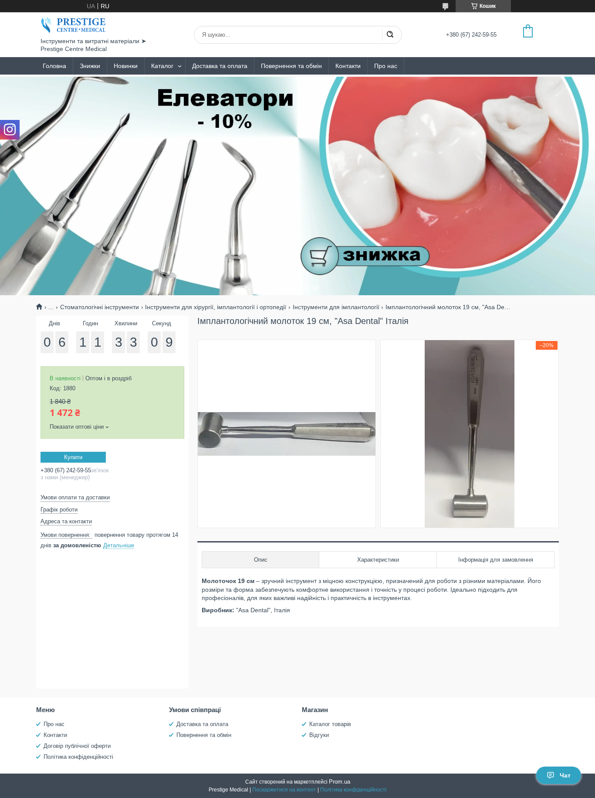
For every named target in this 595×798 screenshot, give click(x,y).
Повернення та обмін (291, 65)
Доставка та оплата (219, 65)
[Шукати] (390, 35)
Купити (73, 457)
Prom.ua (339, 781)
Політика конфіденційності (78, 757)
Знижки (90, 65)
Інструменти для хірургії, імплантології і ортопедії (215, 307)
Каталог (162, 65)
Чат (565, 775)
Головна (54, 65)
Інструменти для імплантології (336, 307)
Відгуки (319, 735)
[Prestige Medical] (73, 25)
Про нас (385, 65)
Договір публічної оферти (77, 746)
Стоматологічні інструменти (99, 307)
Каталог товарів (330, 724)
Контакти (348, 65)
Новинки (126, 65)
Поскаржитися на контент (284, 790)
